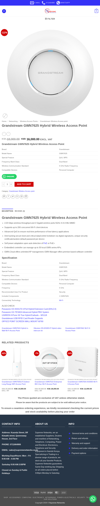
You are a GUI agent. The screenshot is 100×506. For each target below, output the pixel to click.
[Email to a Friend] (17, 197)
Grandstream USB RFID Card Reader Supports (22, 318)
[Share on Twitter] (13, 197)
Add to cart (24, 184)
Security (81, 497)
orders (43, 470)
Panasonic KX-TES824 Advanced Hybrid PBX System (25, 312)
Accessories (15, 497)
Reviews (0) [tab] (20, 211)
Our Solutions (50, 499)
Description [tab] (7, 211)
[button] (4, 11)
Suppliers (50, 436)
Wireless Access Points (29, 121)
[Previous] (2, 371)
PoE (45, 243)
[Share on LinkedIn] (26, 197)
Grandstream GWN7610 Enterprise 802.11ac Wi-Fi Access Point (48, 383)
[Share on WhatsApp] (4, 197)
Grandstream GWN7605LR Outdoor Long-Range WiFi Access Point (16, 383)
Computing (26, 497)
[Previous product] (8, 134)
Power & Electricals (66, 497)
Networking (13, 121)
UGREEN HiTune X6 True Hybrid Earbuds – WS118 (24, 315)
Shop (6, 497)
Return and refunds (80, 438)
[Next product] (4, 134)
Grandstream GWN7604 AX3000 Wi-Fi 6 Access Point (82, 383)
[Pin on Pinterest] (22, 197)
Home (4, 121)
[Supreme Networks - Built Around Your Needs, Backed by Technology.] (50, 11)
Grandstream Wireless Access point (54, 121)
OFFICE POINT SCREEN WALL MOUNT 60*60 (22, 321)
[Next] (98, 371)
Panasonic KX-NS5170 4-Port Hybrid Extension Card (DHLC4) (29, 309)
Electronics (38, 497)
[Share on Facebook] (8, 197)
